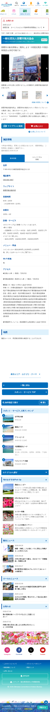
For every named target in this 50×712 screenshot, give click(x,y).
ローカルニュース (10, 579)
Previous (3, 68)
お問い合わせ (8, 671)
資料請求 (26, 676)
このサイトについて (10, 663)
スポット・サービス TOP (25, 392)
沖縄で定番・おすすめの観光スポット (18, 33)
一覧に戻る (25, 385)
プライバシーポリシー (34, 663)
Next (47, 68)
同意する (42, 707)
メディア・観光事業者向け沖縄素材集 (26, 682)
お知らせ (7, 606)
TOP (2, 33)
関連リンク (30, 667)
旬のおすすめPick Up (12, 480)
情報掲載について (9, 667)
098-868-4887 (8, 180)
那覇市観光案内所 (9, 190)
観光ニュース (8, 540)
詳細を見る (28, 709)
